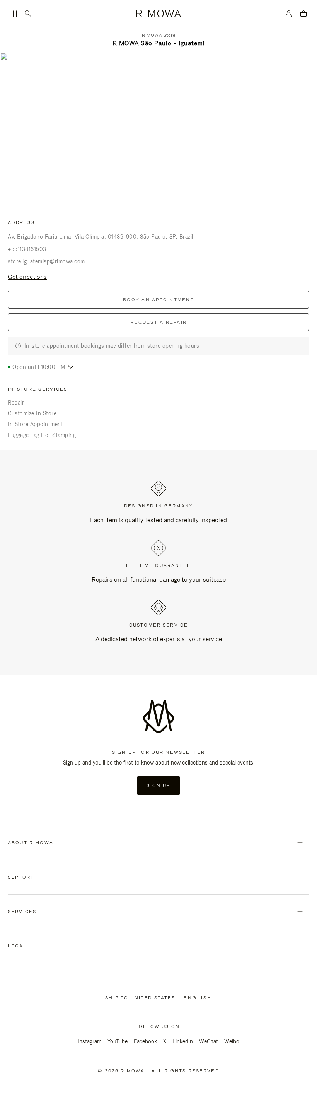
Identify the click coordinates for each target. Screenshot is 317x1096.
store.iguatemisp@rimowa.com (46, 261)
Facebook (145, 1041)
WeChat (208, 1041)
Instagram (89, 1041)
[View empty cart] (303, 14)
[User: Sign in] (289, 13)
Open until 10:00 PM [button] (39, 367)
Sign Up (158, 785)
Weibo (231, 1041)
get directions (27, 277)
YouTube (117, 1041)
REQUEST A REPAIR (158, 322)
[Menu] (13, 14)
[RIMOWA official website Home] (158, 13)
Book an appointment (158, 300)
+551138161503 (27, 249)
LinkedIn (182, 1041)
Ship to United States (141, 997)
